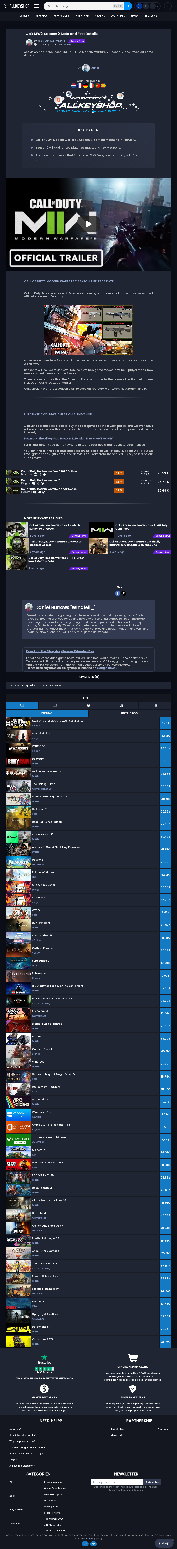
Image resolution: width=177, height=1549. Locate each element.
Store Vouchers (53, 1482)
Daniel (95, 68)
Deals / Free (51, 1506)
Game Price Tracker (55, 1488)
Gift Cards (50, 1500)
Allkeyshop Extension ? (22, 1465)
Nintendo (14, 1523)
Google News (106, 668)
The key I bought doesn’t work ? (27, 1447)
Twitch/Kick (117, 1429)
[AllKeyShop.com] (16, 6)
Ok (85, 1543)
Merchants (117, 1435)
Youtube (163, 1429)
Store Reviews (52, 1512)
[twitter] (124, 592)
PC (11, 1482)
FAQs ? (13, 1459)
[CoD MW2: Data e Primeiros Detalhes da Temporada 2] (98, 84)
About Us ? (15, 1429)
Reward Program (53, 1494)
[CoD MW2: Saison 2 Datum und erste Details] (86, 84)
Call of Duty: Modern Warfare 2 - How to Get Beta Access (56, 543)
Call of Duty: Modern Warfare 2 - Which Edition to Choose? (54, 527)
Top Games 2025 (54, 1518)
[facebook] (118, 592)
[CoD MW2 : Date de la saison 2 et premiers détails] (80, 84)
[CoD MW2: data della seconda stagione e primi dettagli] (92, 84)
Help (166, 1543)
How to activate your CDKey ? (26, 1453)
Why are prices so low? (22, 1441)
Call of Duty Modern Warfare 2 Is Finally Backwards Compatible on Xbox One (134, 543)
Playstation (16, 1509)
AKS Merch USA (52, 1525)
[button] (168, 6)
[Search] (128, 6)
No (93, 1543)
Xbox (12, 1495)
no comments (66, 44)
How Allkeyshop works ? (23, 1435)
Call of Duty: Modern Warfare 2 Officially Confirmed (141, 527)
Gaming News (77, 41)
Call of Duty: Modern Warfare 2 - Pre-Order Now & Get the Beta (56, 559)
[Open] (36, 6)
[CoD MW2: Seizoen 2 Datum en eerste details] (74, 84)
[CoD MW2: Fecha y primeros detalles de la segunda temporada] (103, 84)
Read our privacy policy (89, 1538)
